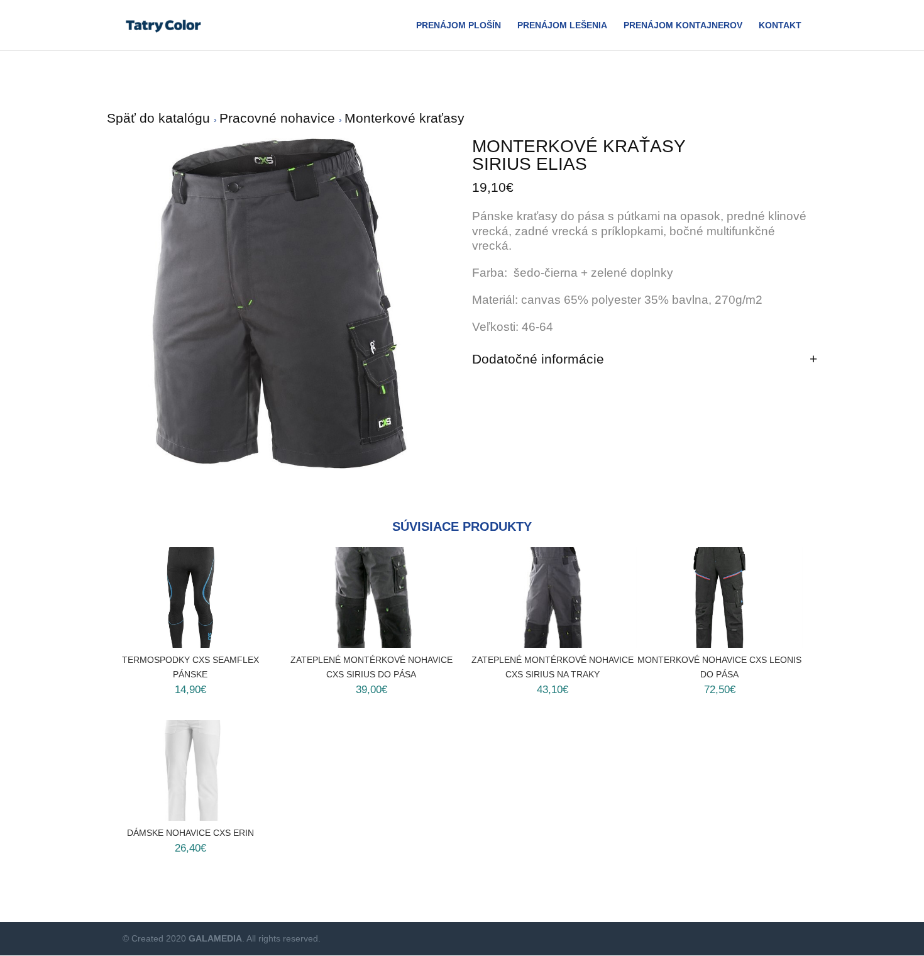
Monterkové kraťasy (404, 118)
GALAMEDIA (215, 938)
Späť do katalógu (160, 118)
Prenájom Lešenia (562, 25)
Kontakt (780, 25)
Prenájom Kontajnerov (683, 25)
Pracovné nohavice (279, 118)
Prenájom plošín (458, 25)
